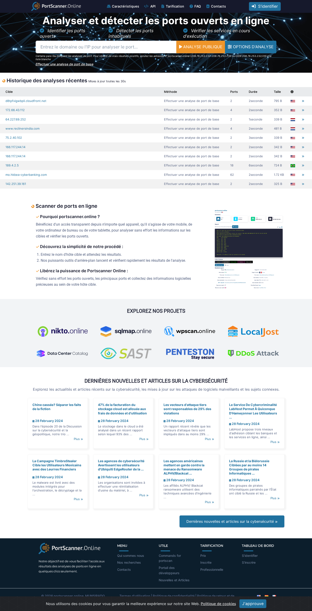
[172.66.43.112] (303, 110)
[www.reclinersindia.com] (303, 128)
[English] (259, 596)
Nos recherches (129, 562)
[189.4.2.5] (303, 165)
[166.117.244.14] (303, 147)
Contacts (218, 6)
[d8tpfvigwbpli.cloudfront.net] (303, 101)
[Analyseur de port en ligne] (56, 6)
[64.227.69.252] (303, 119)
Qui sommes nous (130, 556)
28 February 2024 (48, 421)
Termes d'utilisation (134, 596)
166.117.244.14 (15, 147)
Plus (77, 439)
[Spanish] (266, 596)
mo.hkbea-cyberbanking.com (26, 174)
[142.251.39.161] (303, 183)
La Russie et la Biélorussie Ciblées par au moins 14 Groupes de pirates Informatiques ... (249, 467)
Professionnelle (211, 569)
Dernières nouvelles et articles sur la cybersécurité (230, 521)
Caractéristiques (125, 6)
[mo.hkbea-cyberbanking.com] (303, 174)
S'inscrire (249, 562)
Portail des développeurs (169, 570)
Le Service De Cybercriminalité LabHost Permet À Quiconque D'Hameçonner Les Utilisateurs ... (253, 411)
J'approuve (253, 603)
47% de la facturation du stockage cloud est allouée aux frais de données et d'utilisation (122, 409)
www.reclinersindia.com (22, 128)
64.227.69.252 (15, 119)
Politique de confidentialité (174, 596)
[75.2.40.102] (303, 137)
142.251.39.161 (15, 184)
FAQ (197, 6)
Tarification (175, 6)
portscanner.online (69, 596)
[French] (274, 596)
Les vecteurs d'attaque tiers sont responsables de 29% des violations (187, 409)
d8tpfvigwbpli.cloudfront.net (25, 101)
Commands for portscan (170, 558)
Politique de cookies (218, 603)
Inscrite (206, 562)
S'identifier (267, 6)
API (152, 6)
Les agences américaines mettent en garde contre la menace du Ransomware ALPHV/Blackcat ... (184, 467)
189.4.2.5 (12, 165)
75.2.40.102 (13, 137)
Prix (203, 556)
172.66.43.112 (15, 110)
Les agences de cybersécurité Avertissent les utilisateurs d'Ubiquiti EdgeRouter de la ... (121, 465)
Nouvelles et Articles (174, 580)
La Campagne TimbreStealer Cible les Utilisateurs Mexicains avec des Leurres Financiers (56, 465)
